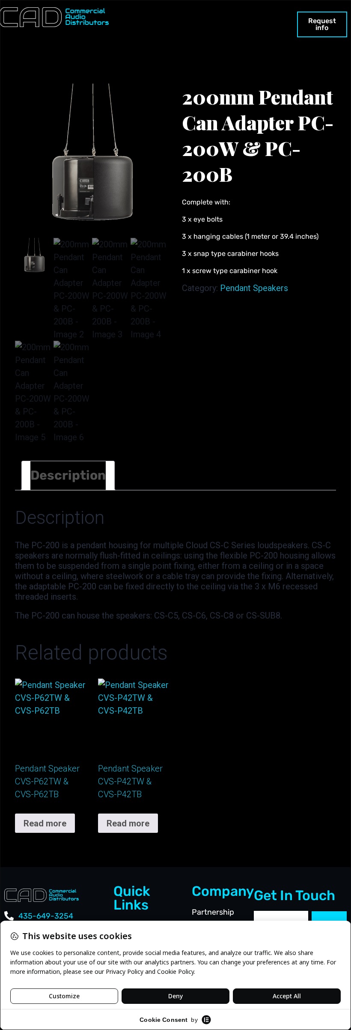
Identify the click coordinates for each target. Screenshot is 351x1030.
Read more (45, 823)
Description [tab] (68, 475)
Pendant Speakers (254, 288)
